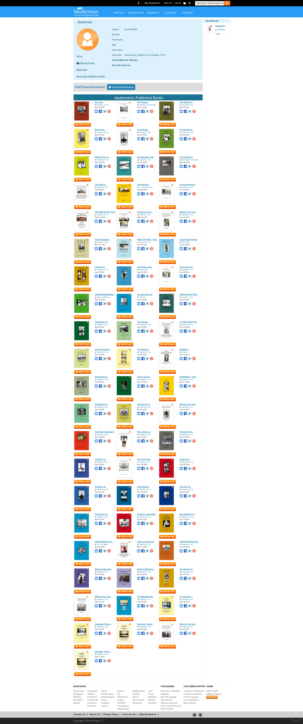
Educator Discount (169, 703)
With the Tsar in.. (102, 157)
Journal (120, 691)
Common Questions (193, 694)
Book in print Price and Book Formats (171, 707)
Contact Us (79, 714)
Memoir (76, 703)
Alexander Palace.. (103, 624)
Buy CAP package (168, 697)
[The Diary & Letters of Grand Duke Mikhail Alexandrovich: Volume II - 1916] (81, 504)
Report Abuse (190, 703)
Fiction (104, 700)
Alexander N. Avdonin (190, 160)
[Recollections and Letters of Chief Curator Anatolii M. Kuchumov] (124, 175)
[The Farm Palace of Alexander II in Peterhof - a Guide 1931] (81, 367)
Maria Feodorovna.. (103, 569)
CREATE (117, 12)
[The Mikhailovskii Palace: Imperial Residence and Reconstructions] (124, 614)
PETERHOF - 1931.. (188, 377)
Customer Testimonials (194, 691)
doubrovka (144, 270)
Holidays (105, 703)
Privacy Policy (110, 714)
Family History (107, 694)
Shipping (165, 694)
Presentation (123, 706)
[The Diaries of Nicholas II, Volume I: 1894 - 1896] (166, 120)
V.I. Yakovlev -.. (186, 597)
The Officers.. (101, 185)
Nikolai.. (185, 352)
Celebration (92, 691)
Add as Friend (87, 63)
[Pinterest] (200, 714)
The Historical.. (101, 377)
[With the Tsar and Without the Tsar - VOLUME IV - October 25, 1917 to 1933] (166, 230)
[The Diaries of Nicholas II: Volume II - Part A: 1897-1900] (166, 147)
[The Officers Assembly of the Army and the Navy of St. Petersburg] (81, 202)
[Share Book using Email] (96, 112)
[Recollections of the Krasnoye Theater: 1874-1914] (124, 312)
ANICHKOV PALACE (189, 542)
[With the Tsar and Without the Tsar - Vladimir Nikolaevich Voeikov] (166, 422)
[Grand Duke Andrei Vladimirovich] (166, 257)
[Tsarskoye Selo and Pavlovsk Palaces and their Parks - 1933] (124, 230)
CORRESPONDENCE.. (105, 294)
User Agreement (191, 700)
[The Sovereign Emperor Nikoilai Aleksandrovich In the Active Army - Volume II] (124, 477)
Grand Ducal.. (143, 487)
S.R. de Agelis (102, 544)
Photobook (122, 697)
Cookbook (92, 703)
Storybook (137, 703)
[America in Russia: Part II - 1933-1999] (166, 477)
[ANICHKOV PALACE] (166, 559)
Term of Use (129, 714)
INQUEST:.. (184, 349)
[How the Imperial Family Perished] (166, 202)
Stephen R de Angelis (148, 105)
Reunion (136, 694)
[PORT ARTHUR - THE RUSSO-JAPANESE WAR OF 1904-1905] (124, 257)
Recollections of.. (145, 294)
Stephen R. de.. (103, 105)
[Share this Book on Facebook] (100, 112)
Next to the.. (100, 130)
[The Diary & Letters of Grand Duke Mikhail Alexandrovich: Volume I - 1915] (81, 477)
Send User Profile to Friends (91, 76)
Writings (151, 700)
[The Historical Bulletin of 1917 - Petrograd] (81, 395)
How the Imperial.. (188, 185)
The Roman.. (142, 102)
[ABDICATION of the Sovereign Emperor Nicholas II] (81, 559)
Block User (82, 69)
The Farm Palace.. (103, 349)
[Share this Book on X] (105, 112)
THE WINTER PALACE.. (105, 212)
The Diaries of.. (186, 102)
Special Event (138, 700)
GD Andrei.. (186, 242)
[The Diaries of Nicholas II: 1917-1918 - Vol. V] (81, 532)
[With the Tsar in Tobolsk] (81, 175)
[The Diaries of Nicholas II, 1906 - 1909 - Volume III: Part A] (81, 422)
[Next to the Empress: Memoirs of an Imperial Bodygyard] (81, 147)
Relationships (123, 709)
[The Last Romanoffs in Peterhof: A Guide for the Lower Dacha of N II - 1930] (81, 120)
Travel (151, 694)
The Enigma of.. (186, 157)
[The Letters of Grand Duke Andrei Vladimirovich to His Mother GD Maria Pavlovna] (166, 285)
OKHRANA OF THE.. (189, 294)
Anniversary (78, 691)
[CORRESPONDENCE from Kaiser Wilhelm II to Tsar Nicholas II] (81, 312)
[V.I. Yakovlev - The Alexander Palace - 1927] (166, 614)
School (136, 697)
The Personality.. (102, 240)
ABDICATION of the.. (104, 542)
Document (91, 706)
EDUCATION (135, 12)
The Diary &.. (100, 459)
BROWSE (152, 12)
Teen (150, 691)
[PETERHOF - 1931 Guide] (166, 395)
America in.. (100, 267)
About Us (94, 714)
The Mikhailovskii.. (145, 597)
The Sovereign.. (144, 459)
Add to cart (84, 124)
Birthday (77, 697)
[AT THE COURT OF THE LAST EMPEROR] (166, 340)
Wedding (152, 697)
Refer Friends (212, 691)
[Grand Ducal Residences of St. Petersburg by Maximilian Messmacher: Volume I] (124, 504)
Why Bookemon (148, 714)
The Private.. (142, 322)
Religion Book (139, 691)
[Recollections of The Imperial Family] (166, 532)
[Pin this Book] (109, 112)
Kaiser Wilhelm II (103, 297)
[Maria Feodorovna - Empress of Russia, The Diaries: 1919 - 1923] (124, 587)
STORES (169, 12)
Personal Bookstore (122, 87)
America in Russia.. (146, 542)
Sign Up (168, 3)
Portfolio (121, 703)
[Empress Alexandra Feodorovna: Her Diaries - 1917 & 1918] (124, 532)
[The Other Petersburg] (81, 450)
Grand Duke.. (143, 130)
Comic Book (92, 700)
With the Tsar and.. (188, 212)
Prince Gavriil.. (143, 377)
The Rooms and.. (144, 267)
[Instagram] (194, 714)
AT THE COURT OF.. (188, 322)
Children (91, 694)
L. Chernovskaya (146, 187)
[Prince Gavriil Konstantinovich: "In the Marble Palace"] (124, 395)
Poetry (120, 700)
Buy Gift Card (167, 700)
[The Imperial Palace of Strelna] (124, 367)
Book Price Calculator (170, 691)
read (217, 34)
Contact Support (191, 697)
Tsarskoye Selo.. (144, 212)
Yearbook (152, 703)
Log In (178, 3)
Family (104, 691)
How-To (104, 706)
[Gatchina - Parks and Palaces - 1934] (124, 642)
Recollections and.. (145, 157)
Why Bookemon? (152, 3)
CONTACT (187, 12)
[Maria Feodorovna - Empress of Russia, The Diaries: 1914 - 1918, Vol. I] (81, 587)
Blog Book (78, 700)
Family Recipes (107, 697)
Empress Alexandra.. (146, 514)
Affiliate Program (213, 694)
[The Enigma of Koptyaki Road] (166, 175)
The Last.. (99, 102)
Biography (78, 694)
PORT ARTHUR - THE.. (147, 240)
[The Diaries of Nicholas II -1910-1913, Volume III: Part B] (124, 422)
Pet (118, 694)
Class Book (92, 697)
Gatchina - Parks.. (145, 624)
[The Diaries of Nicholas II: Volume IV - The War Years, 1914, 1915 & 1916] (166, 450)
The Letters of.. (186, 267)
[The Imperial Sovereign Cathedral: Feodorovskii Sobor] (124, 202)
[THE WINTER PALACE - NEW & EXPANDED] (81, 230)
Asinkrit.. (143, 297)
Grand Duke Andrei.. (189, 240)
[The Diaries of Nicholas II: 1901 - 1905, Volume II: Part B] (81, 340)
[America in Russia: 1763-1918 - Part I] (81, 285)
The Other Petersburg (104, 432)
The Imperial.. (143, 185)
